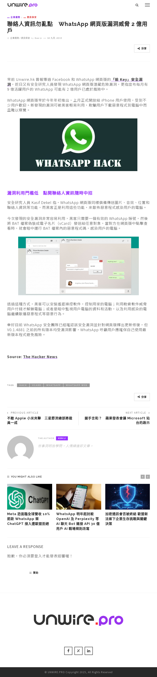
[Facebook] (68, 651)
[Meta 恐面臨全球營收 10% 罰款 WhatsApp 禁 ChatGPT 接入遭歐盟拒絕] (29, 497)
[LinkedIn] (89, 651)
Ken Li (38, 38)
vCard (36, 385)
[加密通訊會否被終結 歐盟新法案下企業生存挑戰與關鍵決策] (127, 497)
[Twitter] (78, 651)
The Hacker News (40, 356)
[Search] (137, 5)
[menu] (147, 4)
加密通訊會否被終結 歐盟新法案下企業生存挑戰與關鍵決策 (126, 519)
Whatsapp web (76, 385)
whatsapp (53, 385)
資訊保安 (32, 17)
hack (23, 385)
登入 (38, 555)
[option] (29, 505)
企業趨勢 (15, 17)
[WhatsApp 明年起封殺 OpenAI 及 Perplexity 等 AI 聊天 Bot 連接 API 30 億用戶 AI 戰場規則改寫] (78, 497)
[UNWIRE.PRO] (22, 4)
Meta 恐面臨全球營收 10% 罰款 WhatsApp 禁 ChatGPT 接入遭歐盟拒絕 (28, 519)
